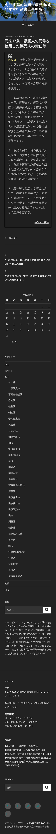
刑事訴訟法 (14, 436)
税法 (10, 545)
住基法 (11, 406)
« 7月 (14, 341)
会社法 (11, 400)
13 (28, 318)
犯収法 (11, 527)
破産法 (11, 539)
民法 (10, 515)
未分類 (8, 371)
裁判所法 (13, 564)
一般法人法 (14, 388)
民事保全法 (14, 497)
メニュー (29, 25)
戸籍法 (11, 491)
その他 (11, 382)
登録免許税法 (15, 533)
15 (42, 318)
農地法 (11, 570)
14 (35, 318)
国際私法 (13, 473)
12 (21, 318)
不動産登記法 (15, 394)
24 (7, 330)
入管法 (11, 424)
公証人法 (13, 430)
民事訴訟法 (14, 509)
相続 (7, 583)
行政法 (11, 558)
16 (49, 318)
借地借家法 (14, 418)
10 (7, 318)
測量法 (11, 521)
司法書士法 (14, 449)
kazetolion (28, 36)
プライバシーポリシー (15, 823)
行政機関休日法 (16, 552)
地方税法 (13, 479)
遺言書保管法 (15, 576)
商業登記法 (14, 455)
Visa (7, 364)
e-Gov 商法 (42, 222)
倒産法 (11, 412)
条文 (15, 238)
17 (7, 324)
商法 (10, 238)
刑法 (10, 443)
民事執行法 (14, 503)
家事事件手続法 (16, 485)
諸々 (7, 590)
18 (14, 324)
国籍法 (11, 467)
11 (14, 318)
